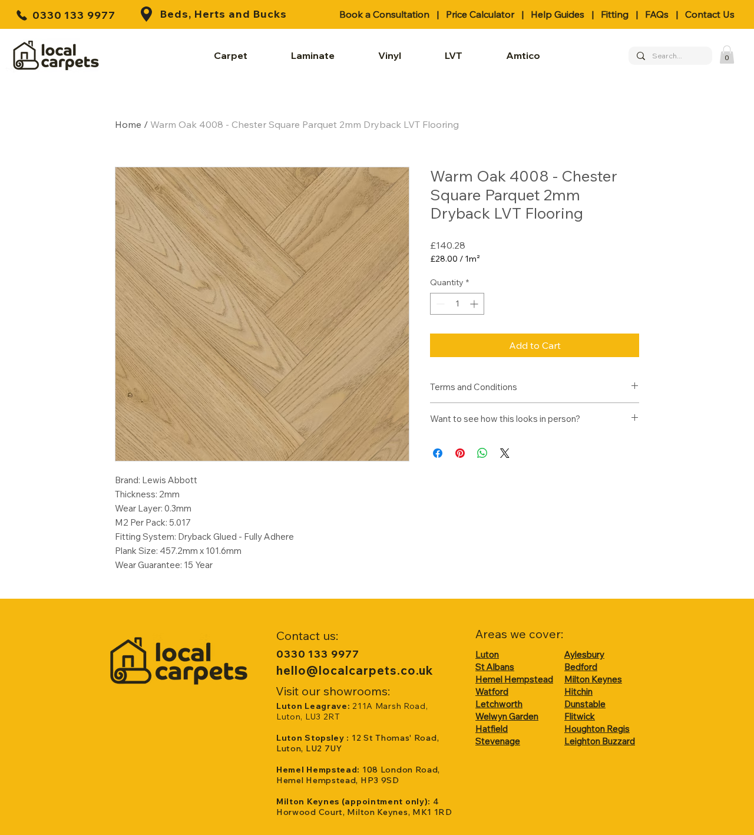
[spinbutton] (457, 303)
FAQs (657, 14)
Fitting (615, 14)
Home (128, 124)
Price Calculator (480, 14)
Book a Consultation (384, 14)
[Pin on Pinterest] (460, 453)
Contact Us (710, 14)
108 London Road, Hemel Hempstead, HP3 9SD (358, 775)
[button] (727, 54)
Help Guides (557, 14)
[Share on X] (505, 453)
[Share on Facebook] (438, 453)
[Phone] (21, 15)
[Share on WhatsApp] (482, 453)
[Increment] (475, 303)
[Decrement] (439, 303)
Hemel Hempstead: (319, 769)
